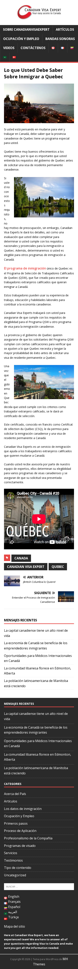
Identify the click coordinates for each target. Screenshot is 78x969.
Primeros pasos (16, 823)
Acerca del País (15, 794)
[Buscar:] (39, 886)
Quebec (58, 566)
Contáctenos (33, 48)
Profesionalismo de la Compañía (28, 838)
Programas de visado (20, 845)
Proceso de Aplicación (20, 830)
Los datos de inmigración (23, 808)
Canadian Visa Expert (25, 566)
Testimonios (13, 860)
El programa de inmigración (25, 268)
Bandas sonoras (60, 39)
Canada (21, 558)
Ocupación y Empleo (21, 39)
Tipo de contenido (17, 867)
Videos (8, 48)
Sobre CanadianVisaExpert (26, 29)
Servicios (10, 853)
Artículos (65, 29)
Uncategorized (15, 875)
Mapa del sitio (14, 926)
